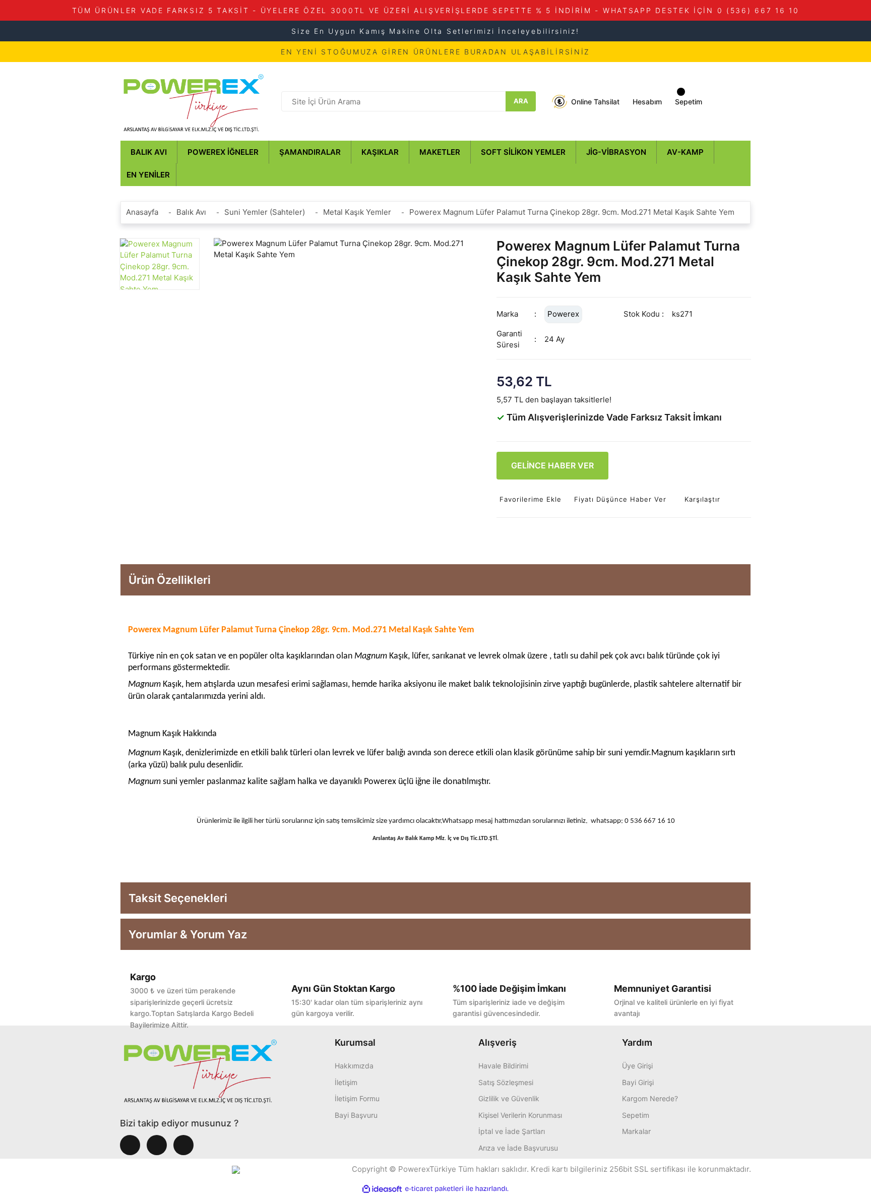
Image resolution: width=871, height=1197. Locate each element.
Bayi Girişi (638, 1082)
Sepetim (635, 1115)
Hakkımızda (354, 1065)
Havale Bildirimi (503, 1065)
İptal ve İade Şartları (511, 1131)
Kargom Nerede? (650, 1098)
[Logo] (193, 100)
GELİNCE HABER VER (552, 465)
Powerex (563, 314)
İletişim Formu (357, 1098)
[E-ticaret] (434, 1189)
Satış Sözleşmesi (505, 1082)
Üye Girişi (637, 1065)
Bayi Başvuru (356, 1115)
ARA (521, 101)
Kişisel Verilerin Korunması (520, 1115)
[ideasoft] (382, 1189)
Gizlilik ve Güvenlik (508, 1098)
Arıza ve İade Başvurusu (518, 1148)
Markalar (636, 1131)
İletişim (346, 1082)
